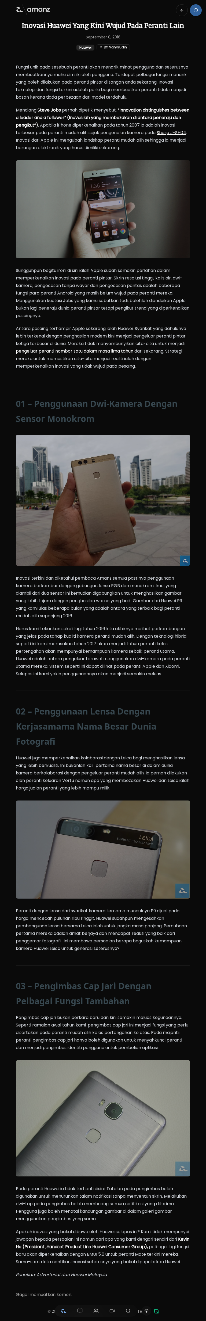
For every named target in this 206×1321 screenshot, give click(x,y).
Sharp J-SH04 (171, 133)
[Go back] (182, 10)
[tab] (64, 1311)
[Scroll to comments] (196, 10)
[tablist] (96, 1311)
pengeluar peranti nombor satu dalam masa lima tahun (74, 351)
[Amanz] (156, 1311)
